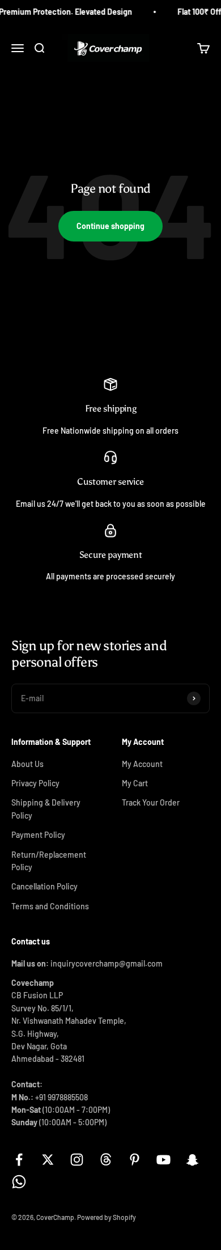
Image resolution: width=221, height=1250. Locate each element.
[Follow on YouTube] (163, 1159)
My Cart (135, 783)
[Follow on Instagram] (76, 1159)
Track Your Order (151, 802)
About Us (27, 764)
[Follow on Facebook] (19, 1159)
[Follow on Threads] (105, 1159)
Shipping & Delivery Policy (45, 809)
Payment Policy (38, 835)
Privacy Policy (35, 783)
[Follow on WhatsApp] (19, 1181)
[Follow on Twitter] (48, 1159)
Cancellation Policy (44, 886)
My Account (142, 764)
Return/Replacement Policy (48, 861)
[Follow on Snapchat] (192, 1159)
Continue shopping (110, 226)
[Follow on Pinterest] (134, 1159)
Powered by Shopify (106, 1217)
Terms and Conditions (50, 906)
